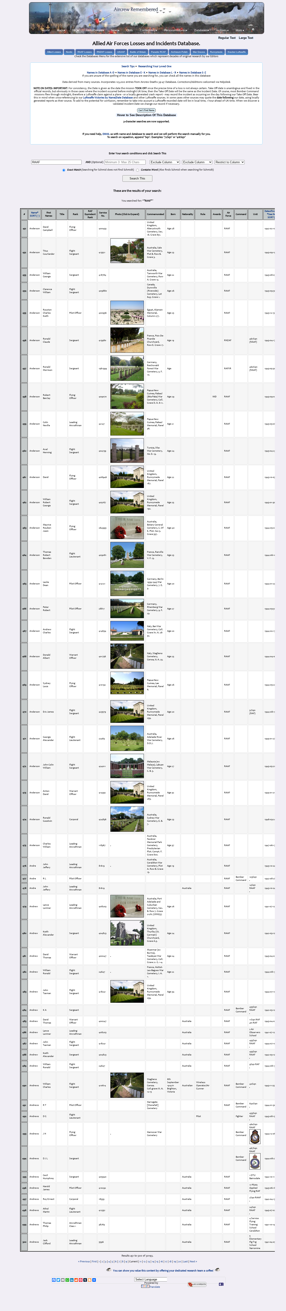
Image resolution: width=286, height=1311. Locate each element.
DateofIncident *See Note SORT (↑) (272, 214)
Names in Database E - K (131, 72)
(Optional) (94, 162)
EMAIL (106, 134)
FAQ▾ (75, 30)
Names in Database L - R (162, 72)
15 (157, 1261)
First (94, 1261)
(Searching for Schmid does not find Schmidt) (100, 170)
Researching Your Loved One (154, 66)
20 (179, 1261)
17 (166, 1261)
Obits (129, 30)
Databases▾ (201, 30)
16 (161, 1261)
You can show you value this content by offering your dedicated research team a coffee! (164, 1270)
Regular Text (227, 38)
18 (170, 1261)
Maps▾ (61, 30)
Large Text (246, 38)
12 (144, 1261)
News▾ (115, 30)
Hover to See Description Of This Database (146, 115)
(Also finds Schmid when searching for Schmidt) (177, 170)
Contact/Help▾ (148, 30)
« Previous (84, 1261)
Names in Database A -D (100, 72)
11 (140, 1261)
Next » (193, 1261)
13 (149, 1261)
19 (175, 1261)
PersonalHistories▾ (175, 30)
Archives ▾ (222, 30)
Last (185, 1261)
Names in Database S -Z (192, 72)
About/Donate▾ (95, 30)
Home (46, 30)
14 (153, 1261)
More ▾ (240, 30)
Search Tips (128, 66)
